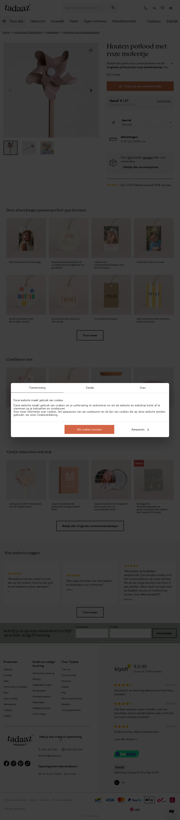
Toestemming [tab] (37, 387)
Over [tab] (143, 387)
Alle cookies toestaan (89, 429)
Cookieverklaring (47, 414)
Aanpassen (137, 429)
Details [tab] (90, 387)
